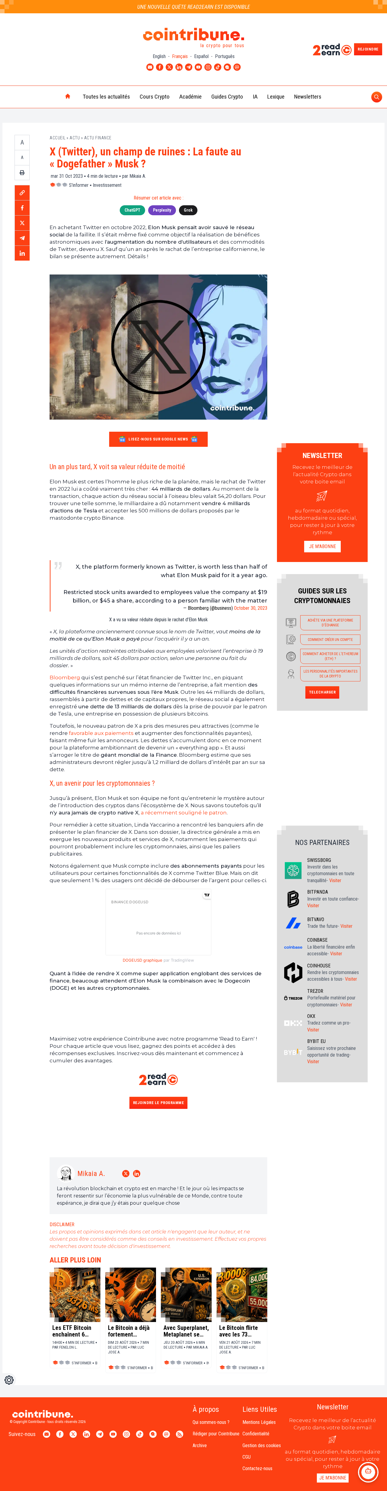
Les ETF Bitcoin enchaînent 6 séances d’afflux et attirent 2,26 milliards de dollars (72, 1331)
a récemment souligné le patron (184, 813)
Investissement (107, 185)
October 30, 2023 (250, 608)
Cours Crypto (155, 96)
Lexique (276, 96)
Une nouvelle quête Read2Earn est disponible (193, 7)
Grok (188, 210)
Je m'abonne (322, 546)
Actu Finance (98, 137)
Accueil (58, 137)
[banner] (158, 541)
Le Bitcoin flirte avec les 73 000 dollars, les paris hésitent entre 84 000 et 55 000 (238, 1331)
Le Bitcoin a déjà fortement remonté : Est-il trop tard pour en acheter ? (129, 1331)
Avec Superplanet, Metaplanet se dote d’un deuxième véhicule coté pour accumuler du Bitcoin (186, 1331)
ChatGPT (132, 210)
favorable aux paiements (101, 733)
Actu (75, 137)
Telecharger (322, 692)
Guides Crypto (227, 96)
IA (255, 96)
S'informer (79, 185)
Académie (190, 96)
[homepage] (55, 97)
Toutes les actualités (106, 96)
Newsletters (307, 96)
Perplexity (162, 210)
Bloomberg (65, 677)
